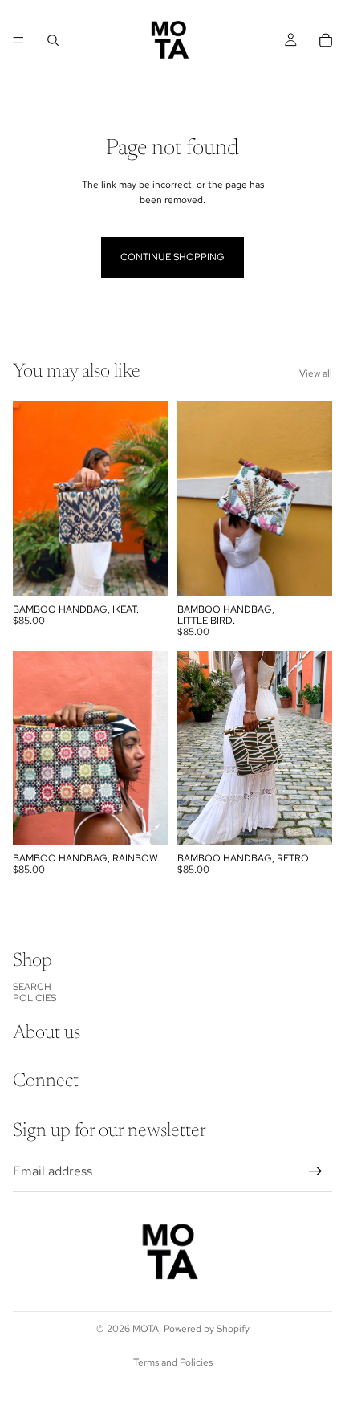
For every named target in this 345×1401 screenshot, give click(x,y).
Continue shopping (172, 256)
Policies (34, 998)
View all (315, 373)
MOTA (145, 1328)
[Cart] (325, 40)
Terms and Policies (173, 1362)
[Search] (53, 40)
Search (32, 986)
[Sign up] (315, 1171)
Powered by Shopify (207, 1328)
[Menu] (18, 40)
